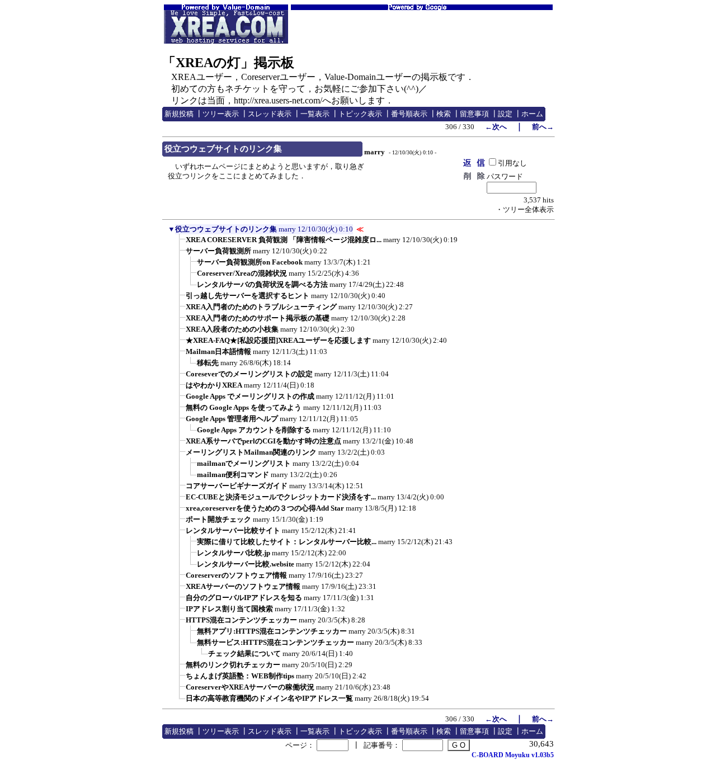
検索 (443, 114)
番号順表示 (409, 114)
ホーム (532, 114)
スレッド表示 (269, 114)
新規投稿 (179, 114)
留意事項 (474, 114)
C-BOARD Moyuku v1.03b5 (513, 755)
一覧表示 (314, 114)
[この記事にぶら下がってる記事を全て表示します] (180, 243)
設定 (505, 114)
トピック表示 (360, 114)
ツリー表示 (220, 114)
